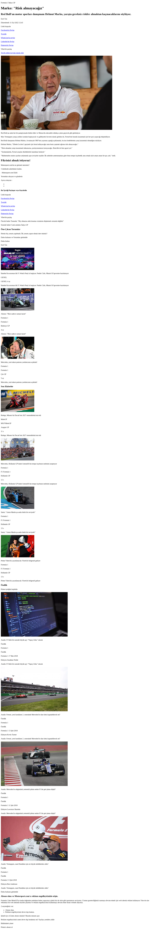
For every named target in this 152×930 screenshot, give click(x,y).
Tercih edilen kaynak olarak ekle (12, 53)
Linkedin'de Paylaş (7, 41)
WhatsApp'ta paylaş (8, 38)
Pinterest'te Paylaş (7, 45)
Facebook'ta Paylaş (7, 30)
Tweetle (3, 34)
